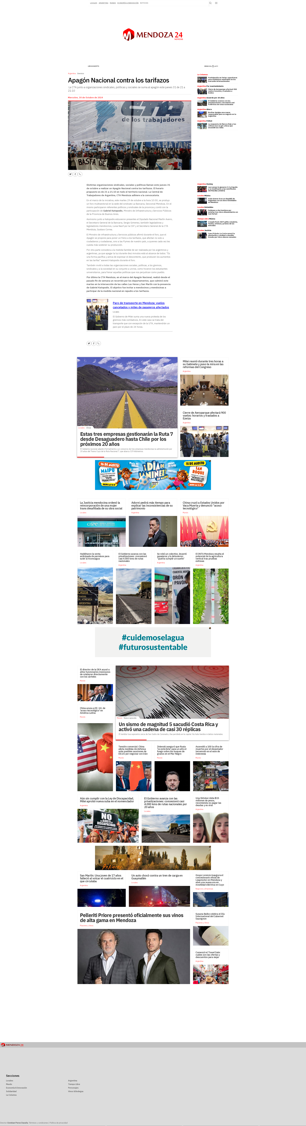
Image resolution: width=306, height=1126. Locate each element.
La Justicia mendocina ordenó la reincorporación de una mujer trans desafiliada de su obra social (101, 505)
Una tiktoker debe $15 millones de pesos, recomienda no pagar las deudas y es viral (208, 801)
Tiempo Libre (74, 1084)
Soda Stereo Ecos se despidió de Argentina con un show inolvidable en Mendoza (222, 200)
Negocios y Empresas (204, 888)
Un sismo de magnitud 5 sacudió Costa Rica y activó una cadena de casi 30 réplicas (168, 727)
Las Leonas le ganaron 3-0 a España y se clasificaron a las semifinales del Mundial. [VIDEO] (223, 189)
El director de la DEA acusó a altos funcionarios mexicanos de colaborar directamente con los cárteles (95, 673)
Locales (81, 427)
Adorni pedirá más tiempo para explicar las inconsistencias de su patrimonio (152, 505)
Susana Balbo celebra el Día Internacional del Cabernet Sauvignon (210, 916)
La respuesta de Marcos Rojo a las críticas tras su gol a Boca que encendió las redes (222, 126)
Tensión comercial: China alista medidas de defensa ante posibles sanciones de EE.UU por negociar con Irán (133, 750)
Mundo (113, 3)
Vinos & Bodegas (75, 1091)
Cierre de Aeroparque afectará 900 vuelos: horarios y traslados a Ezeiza (222, 91)
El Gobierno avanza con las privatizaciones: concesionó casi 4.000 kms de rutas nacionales (221, 103)
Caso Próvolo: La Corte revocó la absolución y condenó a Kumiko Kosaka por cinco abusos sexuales (222, 235)
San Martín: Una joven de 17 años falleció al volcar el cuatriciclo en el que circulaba (101, 878)
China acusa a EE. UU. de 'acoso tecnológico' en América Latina (92, 710)
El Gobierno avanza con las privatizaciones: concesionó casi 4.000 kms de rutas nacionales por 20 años (165, 802)
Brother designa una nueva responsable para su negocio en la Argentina (222, 114)
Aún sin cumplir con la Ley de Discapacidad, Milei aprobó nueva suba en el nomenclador (107, 799)
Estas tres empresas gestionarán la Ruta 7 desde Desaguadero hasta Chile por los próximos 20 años (126, 439)
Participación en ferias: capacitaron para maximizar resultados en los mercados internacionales (222, 79)
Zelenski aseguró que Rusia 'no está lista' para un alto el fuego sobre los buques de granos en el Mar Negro (171, 750)
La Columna (11, 1095)
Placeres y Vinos (202, 922)
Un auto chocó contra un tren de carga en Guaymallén (157, 877)
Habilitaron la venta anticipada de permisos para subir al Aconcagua (94, 556)
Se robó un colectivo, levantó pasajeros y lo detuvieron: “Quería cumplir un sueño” (172, 556)
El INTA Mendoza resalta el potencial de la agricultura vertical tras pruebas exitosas (210, 557)
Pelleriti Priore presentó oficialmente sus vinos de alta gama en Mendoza (131, 917)
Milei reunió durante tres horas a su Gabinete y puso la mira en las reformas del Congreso (203, 364)
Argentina (103, 3)
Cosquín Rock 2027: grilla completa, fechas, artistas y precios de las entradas (223, 224)
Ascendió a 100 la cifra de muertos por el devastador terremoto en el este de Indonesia (209, 750)
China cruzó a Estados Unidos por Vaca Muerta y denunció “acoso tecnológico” (203, 505)
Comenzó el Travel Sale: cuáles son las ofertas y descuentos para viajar (208, 955)
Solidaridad (11, 1091)
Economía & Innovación (128, 3)
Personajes (73, 1088)
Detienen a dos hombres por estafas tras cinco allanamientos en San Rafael (223, 212)
